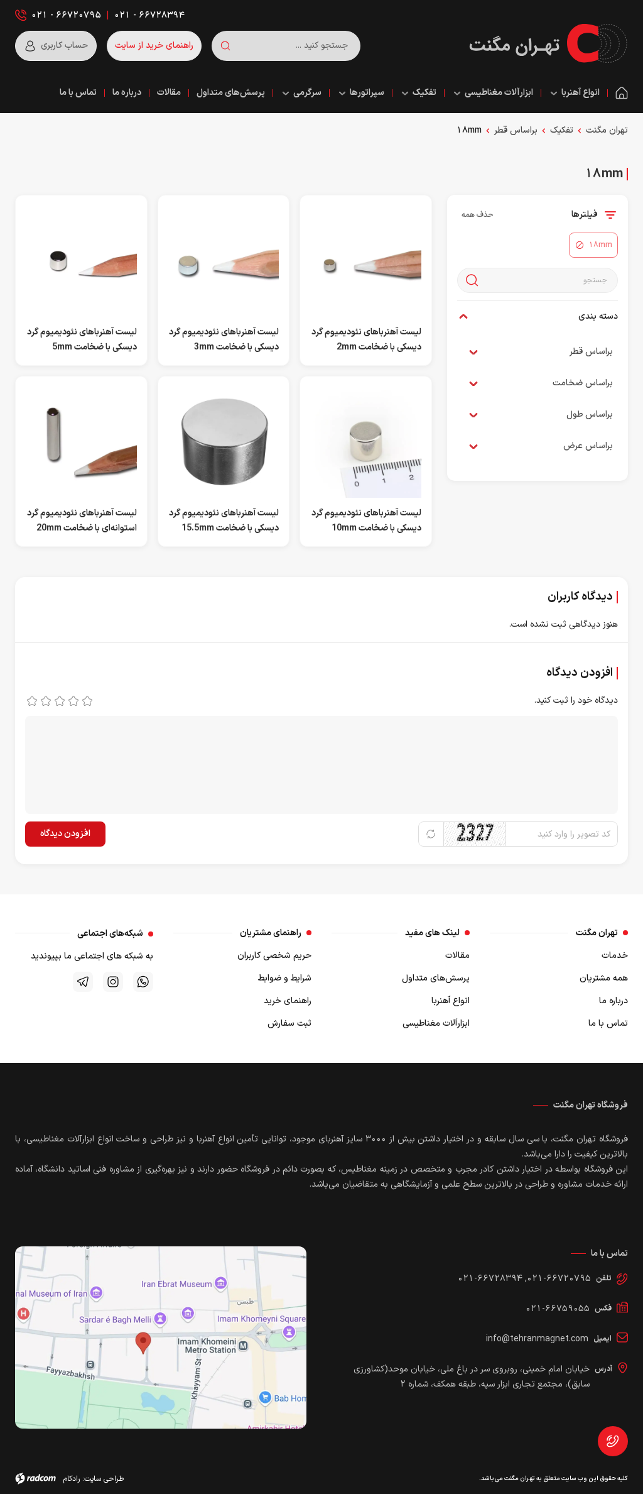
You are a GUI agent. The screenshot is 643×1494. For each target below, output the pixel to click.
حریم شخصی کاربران (274, 955)
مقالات (457, 955)
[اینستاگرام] (113, 982)
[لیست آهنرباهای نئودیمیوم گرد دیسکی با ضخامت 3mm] (223, 261)
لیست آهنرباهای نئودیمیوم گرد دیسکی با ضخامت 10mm (366, 521)
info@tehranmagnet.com (537, 1339)
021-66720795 (559, 1278)
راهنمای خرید (287, 1001)
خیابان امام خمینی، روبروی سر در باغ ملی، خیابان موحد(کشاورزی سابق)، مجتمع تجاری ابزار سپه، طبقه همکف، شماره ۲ (472, 1377)
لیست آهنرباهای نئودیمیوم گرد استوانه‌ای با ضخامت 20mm (82, 521)
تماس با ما (608, 1023)
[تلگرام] (83, 982)
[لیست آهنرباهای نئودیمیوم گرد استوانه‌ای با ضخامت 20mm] (81, 442)
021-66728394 (490, 1278)
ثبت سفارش (289, 1023)
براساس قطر (516, 130)
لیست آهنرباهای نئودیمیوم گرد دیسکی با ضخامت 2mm (366, 340)
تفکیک (561, 130)
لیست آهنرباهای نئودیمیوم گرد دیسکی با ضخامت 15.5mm (224, 521)
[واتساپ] (143, 982)
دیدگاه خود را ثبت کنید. (576, 700)
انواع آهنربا (450, 1001)
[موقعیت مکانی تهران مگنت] (160, 1337)
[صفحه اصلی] (621, 93)
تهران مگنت (607, 130)
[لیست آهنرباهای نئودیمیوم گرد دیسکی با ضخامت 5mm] (81, 261)
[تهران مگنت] (548, 43)
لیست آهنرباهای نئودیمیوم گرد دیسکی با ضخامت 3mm (224, 340)
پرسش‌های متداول (436, 978)
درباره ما (613, 1001)
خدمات (615, 955)
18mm (469, 130)
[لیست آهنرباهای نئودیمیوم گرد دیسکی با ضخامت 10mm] (365, 442)
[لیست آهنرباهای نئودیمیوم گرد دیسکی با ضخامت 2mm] (365, 261)
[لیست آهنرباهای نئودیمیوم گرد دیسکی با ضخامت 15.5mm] (223, 442)
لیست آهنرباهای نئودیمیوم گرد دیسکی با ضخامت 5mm (82, 340)
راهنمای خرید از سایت (154, 45)
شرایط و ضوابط (284, 978)
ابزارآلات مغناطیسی (436, 1023)
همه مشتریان (604, 978)
